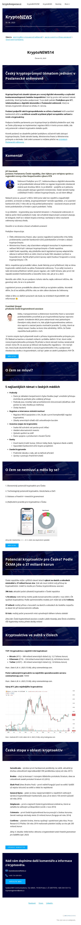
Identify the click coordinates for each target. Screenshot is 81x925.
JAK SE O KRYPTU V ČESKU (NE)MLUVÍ (58, 37)
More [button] (66, 4)
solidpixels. (72, 920)
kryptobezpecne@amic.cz (17, 871)
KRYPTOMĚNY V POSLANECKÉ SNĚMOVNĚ (27, 37)
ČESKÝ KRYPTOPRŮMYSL (15, 40)
